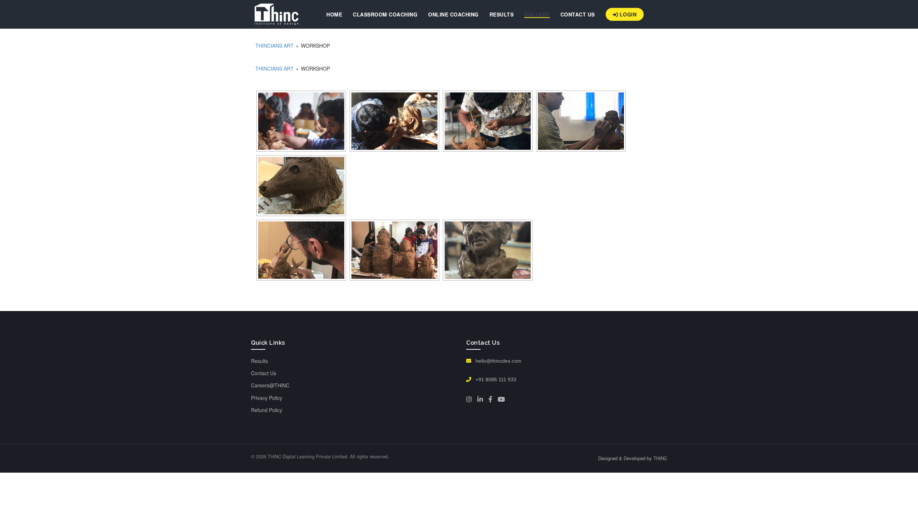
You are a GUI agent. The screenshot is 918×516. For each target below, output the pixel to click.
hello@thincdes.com (497, 361)
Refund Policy (266, 410)
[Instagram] (469, 399)
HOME (334, 14)
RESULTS (501, 14)
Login (627, 14)
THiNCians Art (274, 45)
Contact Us (263, 373)
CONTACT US (577, 14)
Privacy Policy (266, 397)
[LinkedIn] (480, 399)
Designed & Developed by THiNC (632, 458)
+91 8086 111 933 (495, 379)
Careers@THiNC (270, 385)
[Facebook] (490, 399)
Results (259, 360)
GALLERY (537, 14)
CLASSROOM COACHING (385, 14)
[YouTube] (501, 399)
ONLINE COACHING (453, 14)
